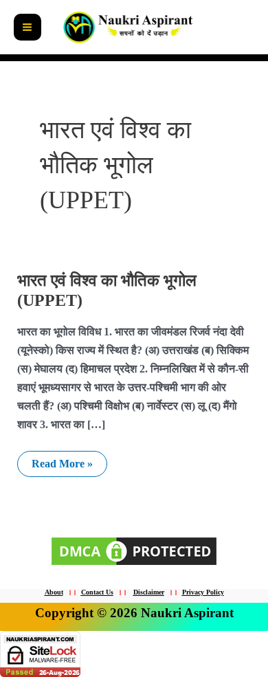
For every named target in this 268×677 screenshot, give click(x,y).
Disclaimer (148, 592)
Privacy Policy (203, 592)
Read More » (62, 460)
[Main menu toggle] (27, 27)
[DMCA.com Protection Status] (134, 549)
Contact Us (97, 592)
